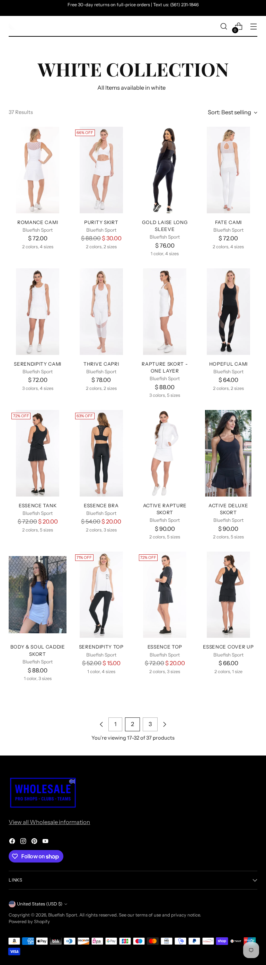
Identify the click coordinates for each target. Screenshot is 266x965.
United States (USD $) (39, 903)
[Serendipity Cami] (37, 311)
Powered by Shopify (29, 921)
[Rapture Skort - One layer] (165, 311)
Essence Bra (101, 505)
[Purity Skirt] (101, 170)
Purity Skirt (101, 222)
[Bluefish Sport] (12, 26)
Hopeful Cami (228, 364)
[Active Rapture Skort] (165, 453)
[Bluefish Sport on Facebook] (13, 842)
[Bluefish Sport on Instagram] (24, 842)
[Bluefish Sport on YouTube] (46, 842)
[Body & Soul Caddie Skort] (37, 595)
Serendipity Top (101, 647)
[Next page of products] (164, 724)
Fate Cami (228, 222)
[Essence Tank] (37, 453)
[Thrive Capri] (101, 311)
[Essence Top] (165, 595)
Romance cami (37, 222)
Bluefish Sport (62, 915)
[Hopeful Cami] (228, 311)
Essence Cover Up (228, 647)
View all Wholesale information (49, 822)
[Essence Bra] (101, 453)
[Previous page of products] (101, 724)
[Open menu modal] (254, 26)
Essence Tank (37, 505)
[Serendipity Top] (101, 595)
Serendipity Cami (37, 364)
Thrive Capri (101, 364)
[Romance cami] (37, 170)
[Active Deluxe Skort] (228, 453)
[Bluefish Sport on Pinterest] (35, 842)
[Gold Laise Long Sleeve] (165, 170)
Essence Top (165, 647)
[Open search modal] (224, 26)
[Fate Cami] (228, 170)
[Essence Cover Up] (228, 595)
